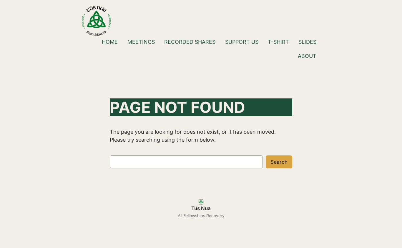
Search (279, 162)
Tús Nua (201, 208)
